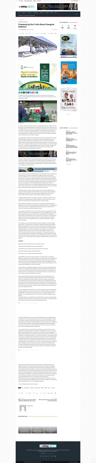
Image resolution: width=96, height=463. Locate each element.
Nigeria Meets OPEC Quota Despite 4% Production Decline (29, 251)
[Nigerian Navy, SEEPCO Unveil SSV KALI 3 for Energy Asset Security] (24, 425)
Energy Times (23, 29)
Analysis (67, 157)
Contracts (24, 428)
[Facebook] (71, 1)
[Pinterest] (49, 456)
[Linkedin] (46, 456)
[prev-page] (19, 435)
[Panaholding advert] (37, 154)
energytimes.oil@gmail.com (50, 453)
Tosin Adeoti (53, 387)
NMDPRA (45, 387)
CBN (22, 387)
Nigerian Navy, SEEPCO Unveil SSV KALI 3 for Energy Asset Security (31, 243)
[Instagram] (73, 1)
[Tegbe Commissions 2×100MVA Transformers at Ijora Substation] (37, 425)
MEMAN (42, 387)
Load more (68, 164)
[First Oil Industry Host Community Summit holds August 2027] (62, 159)
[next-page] (21, 435)
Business (22, 19)
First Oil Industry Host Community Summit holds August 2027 (30, 253)
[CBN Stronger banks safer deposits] (37, 77)
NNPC (49, 387)
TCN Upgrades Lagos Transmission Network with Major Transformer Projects (33, 248)
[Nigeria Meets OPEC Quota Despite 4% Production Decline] (62, 152)
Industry (37, 428)
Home (19, 19)
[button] (76, 14)
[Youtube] (77, 1)
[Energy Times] (19, 29)
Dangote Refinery (26, 387)
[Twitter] (74, 1)
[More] (55, 33)
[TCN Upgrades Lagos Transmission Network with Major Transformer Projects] (50, 425)
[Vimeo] (75, 1)
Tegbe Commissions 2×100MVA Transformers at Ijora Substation (30, 246)
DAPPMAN (31, 387)
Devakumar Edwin (37, 387)
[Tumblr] (52, 456)
